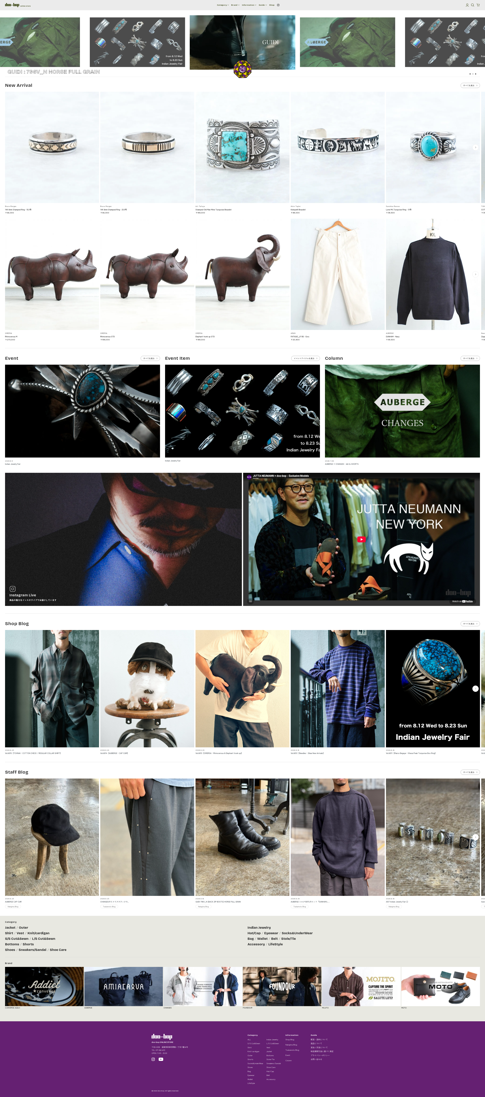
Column (288, 1060)
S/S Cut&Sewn (17, 939)
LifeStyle (275, 944)
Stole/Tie (288, 939)
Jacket (10, 928)
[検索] (472, 5)
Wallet (262, 939)
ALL (249, 1039)
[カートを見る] (478, 5)
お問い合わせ (316, 1059)
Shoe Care (58, 950)
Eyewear (271, 933)
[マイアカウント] (467, 5)
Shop (272, 5)
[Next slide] (475, 147)
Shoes (10, 950)
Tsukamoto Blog (292, 1050)
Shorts (28, 944)
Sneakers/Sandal (32, 950)
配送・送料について (319, 1039)
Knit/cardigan (39, 933)
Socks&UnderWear (297, 933)
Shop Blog (289, 1039)
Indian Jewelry (259, 928)
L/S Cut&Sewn (43, 939)
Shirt (9, 933)
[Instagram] (278, 5)
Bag (251, 939)
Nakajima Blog (291, 1044)
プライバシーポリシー (320, 1055)
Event (287, 1055)
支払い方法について (319, 1047)
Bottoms (12, 944)
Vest (20, 933)
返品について (316, 1043)
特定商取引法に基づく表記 (322, 1051)
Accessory (256, 944)
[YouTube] (161, 1059)
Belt (274, 939)
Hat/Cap (254, 933)
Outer (23, 928)
